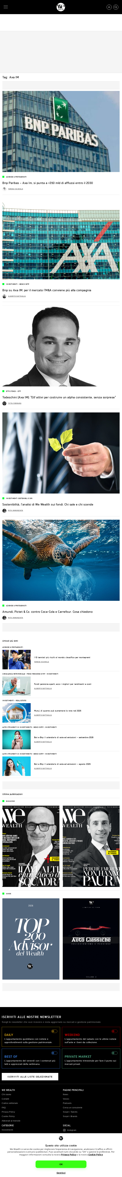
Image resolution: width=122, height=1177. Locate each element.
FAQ (4, 1108)
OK (61, 1164)
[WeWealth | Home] (61, 7)
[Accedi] (109, 7)
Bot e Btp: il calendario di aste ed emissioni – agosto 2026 (62, 764)
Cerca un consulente (72, 1108)
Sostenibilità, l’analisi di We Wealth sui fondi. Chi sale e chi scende (47, 504)
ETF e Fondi (11, 391)
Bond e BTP (24, 284)
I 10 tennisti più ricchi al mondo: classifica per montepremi (62, 657)
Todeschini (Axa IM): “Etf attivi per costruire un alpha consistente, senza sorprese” (59, 397)
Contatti (5, 1099)
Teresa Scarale (15, 189)
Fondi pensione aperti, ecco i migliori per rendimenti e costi (63, 684)
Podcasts (67, 1103)
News (65, 1094)
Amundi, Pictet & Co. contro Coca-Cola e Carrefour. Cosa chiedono (47, 611)
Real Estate (21, 700)
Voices (66, 1099)
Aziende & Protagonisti (16, 177)
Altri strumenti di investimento (17, 727)
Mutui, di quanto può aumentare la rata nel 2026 (57, 711)
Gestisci (61, 1172)
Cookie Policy (95, 1154)
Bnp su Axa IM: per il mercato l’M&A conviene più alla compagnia (46, 290)
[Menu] (6, 7)
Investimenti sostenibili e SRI (19, 498)
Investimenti (12, 284)
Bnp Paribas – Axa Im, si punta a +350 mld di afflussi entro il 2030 (47, 183)
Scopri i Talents (70, 1112)
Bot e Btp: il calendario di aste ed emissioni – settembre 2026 (64, 737)
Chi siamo (6, 1094)
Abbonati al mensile (11, 1121)
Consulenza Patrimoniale (13, 674)
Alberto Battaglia (17, 296)
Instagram (71, 1130)
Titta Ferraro (14, 403)
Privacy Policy (68, 1154)
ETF (19, 391)
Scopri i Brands (70, 1116)
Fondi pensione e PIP (36, 674)
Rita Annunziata (15, 510)
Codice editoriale (10, 1103)
